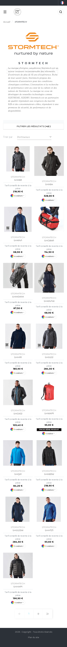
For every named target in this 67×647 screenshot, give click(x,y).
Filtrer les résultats (33, 126)
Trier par (7, 137)
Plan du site (33, 637)
